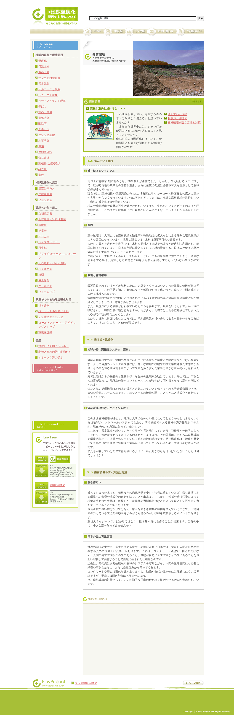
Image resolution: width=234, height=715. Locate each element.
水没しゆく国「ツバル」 (53, 346)
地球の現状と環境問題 (49, 55)
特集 (38, 340)
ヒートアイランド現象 (52, 100)
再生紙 (42, 247)
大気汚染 (43, 117)
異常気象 (43, 83)
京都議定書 (45, 213)
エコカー (43, 236)
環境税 (42, 225)
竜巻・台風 (45, 112)
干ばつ (42, 106)
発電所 (42, 230)
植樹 (41, 274)
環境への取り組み (47, 207)
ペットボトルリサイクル (53, 311)
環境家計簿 (45, 332)
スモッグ (43, 129)
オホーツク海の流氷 (50, 357)
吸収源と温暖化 (177, 118)
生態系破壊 (45, 152)
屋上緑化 (43, 280)
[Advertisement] (123, 638)
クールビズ (45, 286)
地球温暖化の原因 (47, 182)
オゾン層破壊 (46, 135)
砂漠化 (42, 169)
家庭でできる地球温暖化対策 (53, 299)
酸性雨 (42, 123)
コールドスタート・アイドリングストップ (57, 324)
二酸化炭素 (45, 194)
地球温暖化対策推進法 (52, 219)
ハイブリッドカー (49, 242)
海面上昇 (43, 72)
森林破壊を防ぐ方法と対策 (184, 122)
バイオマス (45, 269)
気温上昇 (43, 66)
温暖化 (42, 60)
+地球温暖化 (57, 485)
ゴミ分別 (43, 305)
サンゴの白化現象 (49, 78)
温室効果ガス (46, 188)
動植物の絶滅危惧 (49, 163)
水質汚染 (43, 140)
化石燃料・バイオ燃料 (52, 263)
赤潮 (41, 146)
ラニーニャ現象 (48, 95)
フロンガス (45, 200)
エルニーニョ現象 (49, 89)
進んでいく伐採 (177, 114)
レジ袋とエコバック (50, 317)
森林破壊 (43, 157)
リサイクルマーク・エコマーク (57, 255)
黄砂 (41, 174)
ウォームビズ (46, 291)
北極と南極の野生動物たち (54, 351)
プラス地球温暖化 (86, 683)
